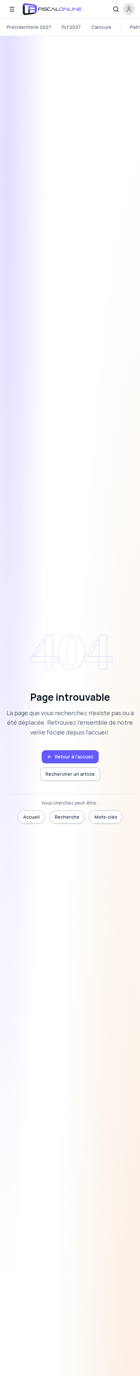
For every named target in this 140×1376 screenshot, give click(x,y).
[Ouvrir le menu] (12, 9)
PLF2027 (71, 27)
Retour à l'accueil (74, 756)
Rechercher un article (70, 774)
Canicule (101, 27)
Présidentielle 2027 (29, 27)
